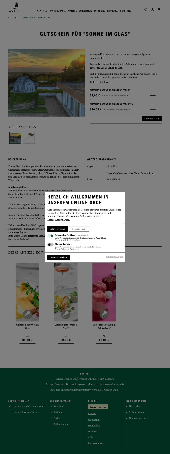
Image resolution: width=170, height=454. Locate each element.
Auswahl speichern (59, 257)
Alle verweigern (79, 229)
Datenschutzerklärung (58, 220)
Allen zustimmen (58, 229)
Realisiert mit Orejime (114, 257)
